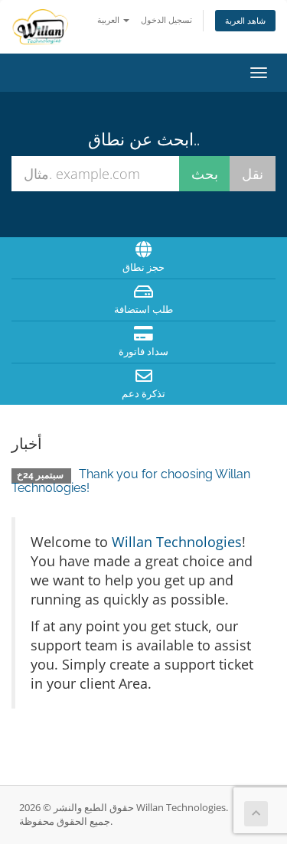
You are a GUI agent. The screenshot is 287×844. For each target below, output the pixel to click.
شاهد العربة (245, 20)
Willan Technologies (177, 542)
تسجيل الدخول (166, 19)
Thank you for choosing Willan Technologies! (130, 481)
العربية (109, 19)
